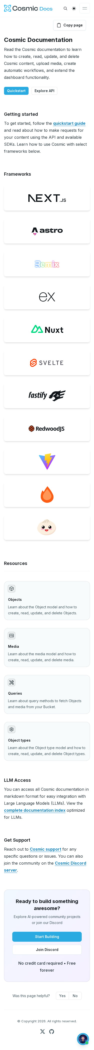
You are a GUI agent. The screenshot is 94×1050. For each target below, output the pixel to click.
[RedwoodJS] (47, 428)
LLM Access (17, 780)
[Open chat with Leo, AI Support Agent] (83, 1039)
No (75, 996)
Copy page (73, 25)
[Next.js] (47, 198)
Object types (19, 740)
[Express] (47, 296)
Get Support (17, 840)
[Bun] (47, 527)
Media (13, 646)
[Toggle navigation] (84, 8)
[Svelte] (47, 362)
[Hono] (47, 494)
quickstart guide (69, 123)
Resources (15, 563)
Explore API (44, 91)
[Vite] (47, 461)
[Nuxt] (47, 329)
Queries (15, 693)
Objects (15, 599)
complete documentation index (34, 810)
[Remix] (47, 264)
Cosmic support (45, 849)
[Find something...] (65, 8)
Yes (62, 996)
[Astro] (47, 231)
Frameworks (17, 174)
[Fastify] (47, 395)
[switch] (73, 8)
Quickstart (16, 91)
